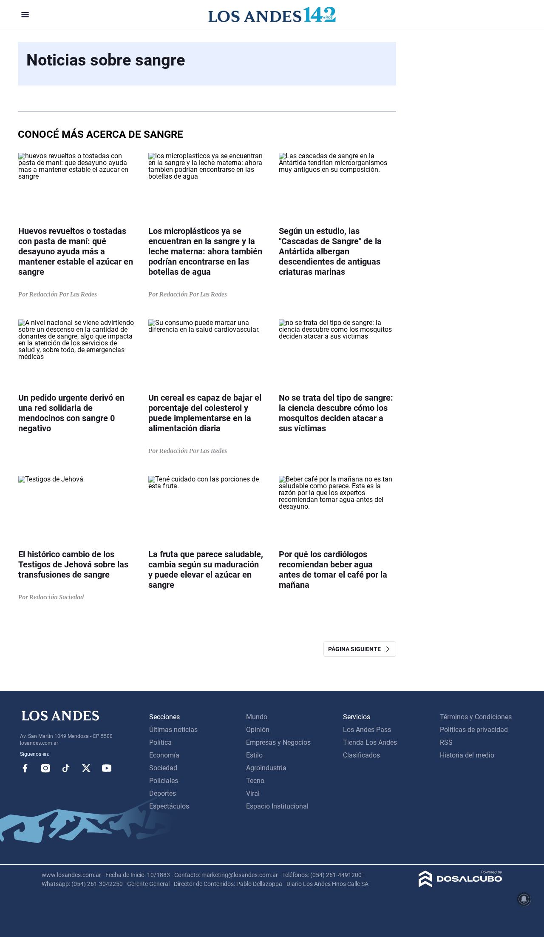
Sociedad (163, 768)
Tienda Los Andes (370, 742)
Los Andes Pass (367, 730)
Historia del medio (467, 755)
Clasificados (361, 755)
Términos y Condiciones (476, 717)
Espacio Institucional (277, 806)
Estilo (254, 755)
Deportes (162, 793)
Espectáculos (169, 806)
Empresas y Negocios (278, 742)
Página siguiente (356, 649)
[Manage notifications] (524, 899)
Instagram (45, 768)
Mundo (256, 717)
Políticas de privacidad (474, 730)
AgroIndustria (266, 768)
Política (160, 742)
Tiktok (66, 768)
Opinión (257, 730)
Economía (164, 755)
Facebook (25, 768)
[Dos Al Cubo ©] (460, 885)
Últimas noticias (173, 730)
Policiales (163, 781)
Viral (253, 793)
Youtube (107, 768)
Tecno (255, 781)
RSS (446, 742)
